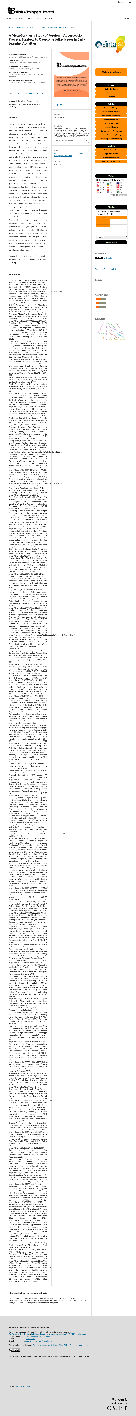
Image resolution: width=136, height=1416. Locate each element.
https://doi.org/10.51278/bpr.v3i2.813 (28, 93)
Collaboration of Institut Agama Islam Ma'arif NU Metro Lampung (59, 1334)
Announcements (34, 18)
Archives (19, 18)
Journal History (111, 127)
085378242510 (46, 1336)
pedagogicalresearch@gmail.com (38, 1341)
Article (60, 105)
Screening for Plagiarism (111, 131)
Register (121, 2)
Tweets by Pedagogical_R (105, 269)
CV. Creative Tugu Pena (19, 1334)
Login (129, 2)
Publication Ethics (111, 123)
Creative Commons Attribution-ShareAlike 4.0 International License (61, 1345)
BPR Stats (108, 258)
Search (126, 18)
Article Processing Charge (111, 135)
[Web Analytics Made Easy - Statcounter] (99, 258)
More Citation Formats (64, 141)
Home (11, 27)
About (47, 18)
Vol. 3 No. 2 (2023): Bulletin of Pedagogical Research (46, 27)
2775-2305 (30, 1338)
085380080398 (32, 1336)
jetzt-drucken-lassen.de (24, 1386)
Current (8, 18)
